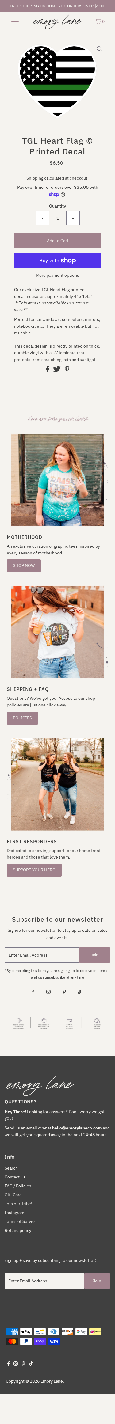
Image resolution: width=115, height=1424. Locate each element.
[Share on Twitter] (57, 370)
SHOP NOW (24, 565)
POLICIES (22, 718)
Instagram (14, 1212)
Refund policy (18, 1230)
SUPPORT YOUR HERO (34, 870)
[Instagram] (48, 992)
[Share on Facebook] (48, 370)
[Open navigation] (15, 21)
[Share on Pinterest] (67, 370)
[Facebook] (33, 992)
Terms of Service (21, 1221)
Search (11, 1168)
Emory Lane (51, 1381)
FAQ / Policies (18, 1186)
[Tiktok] (79, 992)
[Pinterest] (64, 992)
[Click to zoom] (99, 49)
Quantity (57, 206)
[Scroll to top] (103, 1412)
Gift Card (13, 1194)
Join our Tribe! (18, 1203)
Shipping (34, 178)
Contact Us (15, 1177)
